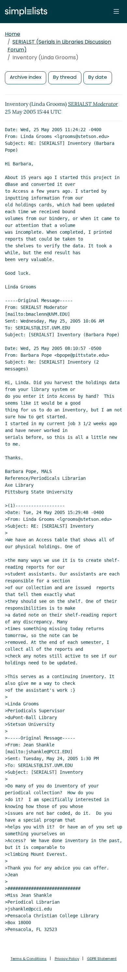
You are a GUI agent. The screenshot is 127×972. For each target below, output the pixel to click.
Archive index (25, 77)
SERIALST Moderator (93, 104)
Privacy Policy (67, 958)
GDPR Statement (102, 958)
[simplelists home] (24, 11)
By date (97, 77)
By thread (65, 77)
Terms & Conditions (28, 958)
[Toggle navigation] (116, 11)
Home (12, 34)
